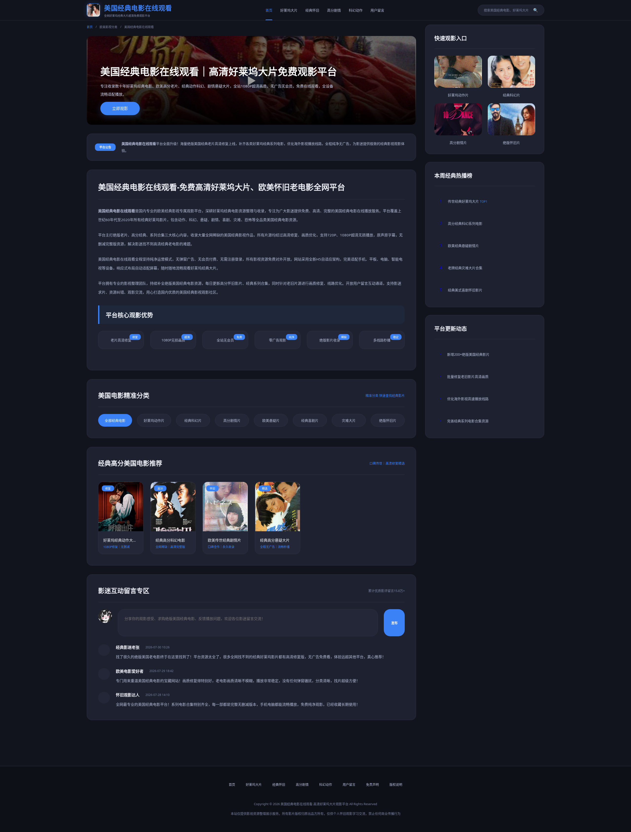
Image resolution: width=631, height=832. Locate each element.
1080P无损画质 (175, 338)
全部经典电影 (115, 420)
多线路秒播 (386, 338)
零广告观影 (281, 338)
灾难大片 (349, 420)
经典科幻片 (193, 420)
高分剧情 (334, 10)
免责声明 (372, 784)
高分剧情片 (232, 420)
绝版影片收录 (333, 338)
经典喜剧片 (309, 420)
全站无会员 (229, 338)
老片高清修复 (124, 338)
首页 (268, 10)
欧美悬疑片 (271, 420)
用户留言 (377, 10)
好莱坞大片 (289, 10)
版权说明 (395, 784)
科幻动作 (356, 10)
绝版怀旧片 (387, 420)
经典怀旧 (312, 10)
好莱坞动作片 (154, 420)
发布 (394, 623)
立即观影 (120, 108)
